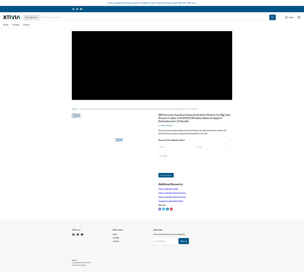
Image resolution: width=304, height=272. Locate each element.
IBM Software (167, 125)
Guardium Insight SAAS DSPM (170, 201)
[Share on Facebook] (159, 209)
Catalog (15, 25)
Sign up (183, 241)
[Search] (272, 17)
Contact (26, 25)
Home (5, 25)
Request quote (166, 175)
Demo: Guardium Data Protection (172, 193)
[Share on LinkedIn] (167, 209)
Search (74, 260)
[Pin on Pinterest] (171, 209)
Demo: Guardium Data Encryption (172, 197)
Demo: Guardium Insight (168, 189)
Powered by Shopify (79, 265)
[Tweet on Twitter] (163, 209)
